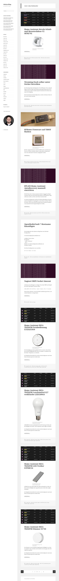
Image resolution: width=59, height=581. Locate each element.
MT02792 (25, 58)
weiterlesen (27, 51)
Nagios (4, 86)
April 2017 (5, 55)
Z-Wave (4, 98)
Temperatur (35, 162)
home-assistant (45, 212)
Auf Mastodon (5, 129)
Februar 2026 (5, 41)
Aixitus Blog (7, 4)
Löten (4, 84)
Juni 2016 (5, 57)
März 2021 (5, 46)
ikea (35, 367)
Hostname (42, 256)
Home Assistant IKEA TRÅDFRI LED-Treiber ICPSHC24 (34, 466)
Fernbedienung (26, 367)
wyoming (30, 106)
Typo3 (4, 95)
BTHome (46, 161)
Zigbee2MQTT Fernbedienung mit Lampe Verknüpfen (8, 18)
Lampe (49, 439)
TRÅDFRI (37, 367)
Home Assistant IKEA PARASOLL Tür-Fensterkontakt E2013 (8, 29)
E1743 (42, 563)
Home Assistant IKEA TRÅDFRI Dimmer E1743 (35, 528)
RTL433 (4, 93)
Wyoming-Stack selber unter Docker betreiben (37, 83)
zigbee (4, 100)
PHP (4, 89)
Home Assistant (5, 81)
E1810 (46, 366)
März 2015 (5, 65)
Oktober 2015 (5, 60)
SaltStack (25, 257)
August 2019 (5, 52)
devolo (43, 57)
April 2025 (5, 45)
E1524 (43, 366)
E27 (42, 439)
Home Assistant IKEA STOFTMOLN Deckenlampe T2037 (8, 21)
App (45, 194)
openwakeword (49, 105)
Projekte (4, 91)
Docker (4, 75)
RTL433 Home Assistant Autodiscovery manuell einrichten (34, 188)
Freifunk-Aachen (6, 79)
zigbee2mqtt (44, 367)
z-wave (29, 58)
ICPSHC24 (43, 502)
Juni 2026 (5, 36)
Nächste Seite (54, 571)
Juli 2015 (4, 62)
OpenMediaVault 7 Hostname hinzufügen (37, 225)
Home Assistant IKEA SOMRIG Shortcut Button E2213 (8, 27)
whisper (27, 106)
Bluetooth (43, 161)
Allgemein (5, 74)
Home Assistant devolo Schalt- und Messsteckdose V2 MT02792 (38, 31)
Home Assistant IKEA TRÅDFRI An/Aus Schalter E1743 (8, 24)
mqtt (48, 212)
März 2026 (5, 40)
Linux (4, 82)
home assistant (47, 57)
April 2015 (5, 64)
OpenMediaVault (6, 88)
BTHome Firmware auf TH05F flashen (37, 130)
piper (25, 106)
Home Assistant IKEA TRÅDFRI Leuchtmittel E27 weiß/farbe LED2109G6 (36, 392)
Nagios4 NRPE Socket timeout (37, 281)
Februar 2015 (5, 67)
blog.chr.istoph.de (6, 106)
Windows (5, 96)
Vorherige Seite (22, 571)
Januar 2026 (5, 43)
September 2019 (6, 50)
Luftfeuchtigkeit (30, 162)
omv (44, 256)
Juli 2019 (4, 53)
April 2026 (5, 38)
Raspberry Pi (26, 213)
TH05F (38, 162)
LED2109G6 (26, 440)
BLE (41, 161)
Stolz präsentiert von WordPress (29, 578)
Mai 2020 (5, 48)
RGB (29, 440)
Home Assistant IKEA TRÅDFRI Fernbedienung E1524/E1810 (35, 327)
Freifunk (4, 77)
